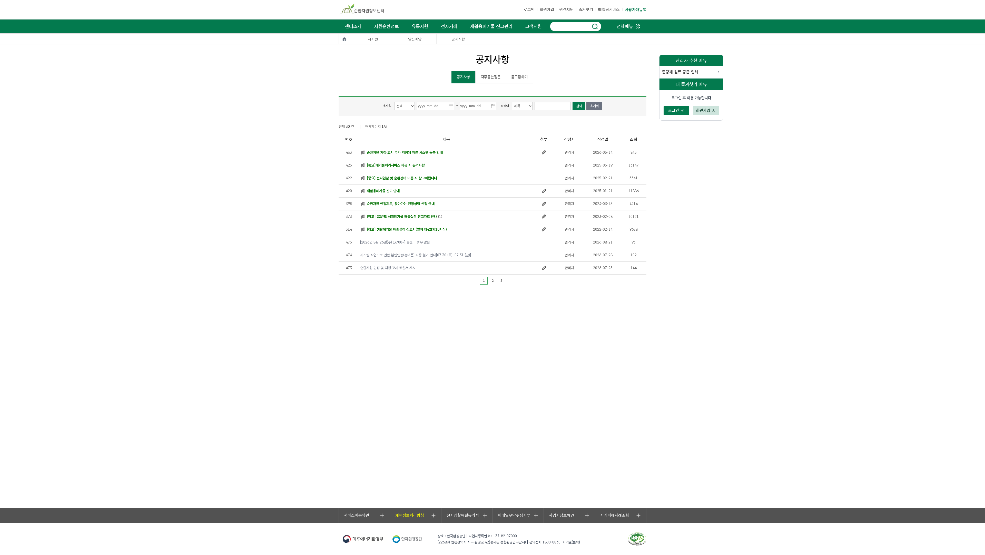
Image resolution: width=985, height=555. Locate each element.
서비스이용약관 (356, 515)
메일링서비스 (609, 9)
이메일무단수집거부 (514, 515)
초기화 (594, 106)
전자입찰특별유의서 (463, 515)
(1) (404, 217)
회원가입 (547, 9)
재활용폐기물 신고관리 (491, 26)
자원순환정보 (386, 26)
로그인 (529, 9)
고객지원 (533, 26)
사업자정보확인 (561, 515)
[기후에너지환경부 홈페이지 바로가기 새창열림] (363, 538)
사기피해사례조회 (614, 515)
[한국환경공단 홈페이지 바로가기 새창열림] (407, 539)
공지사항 (463, 77)
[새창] (637, 539)
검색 (579, 106)
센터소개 (353, 26)
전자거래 (449, 26)
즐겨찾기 (586, 9)
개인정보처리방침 (409, 515)
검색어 (504, 106)
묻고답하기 (519, 77)
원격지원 (566, 9)
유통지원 (420, 26)
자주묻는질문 (491, 77)
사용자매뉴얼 (635, 9)
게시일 (387, 106)
